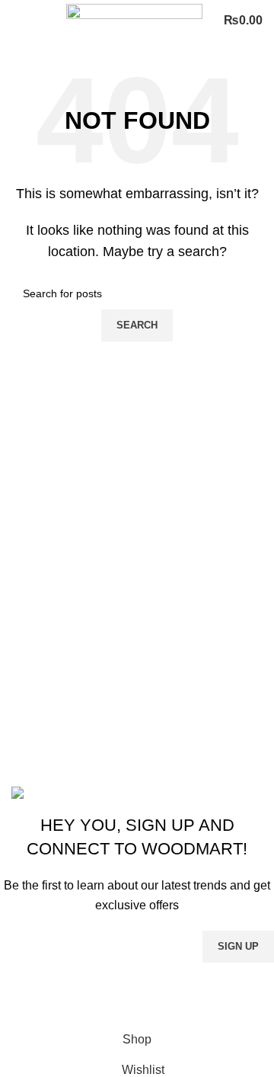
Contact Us (41, 728)
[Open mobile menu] (17, 20)
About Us (36, 699)
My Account (42, 756)
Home (27, 671)
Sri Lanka (37, 621)
